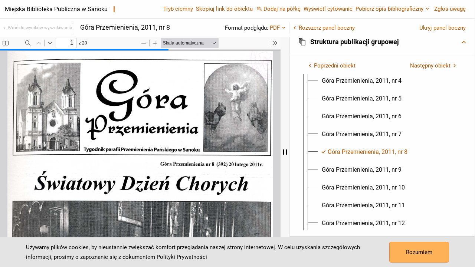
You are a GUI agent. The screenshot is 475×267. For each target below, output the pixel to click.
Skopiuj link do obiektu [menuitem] (224, 9)
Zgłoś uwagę (450, 9)
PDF (275, 27)
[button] (382, 42)
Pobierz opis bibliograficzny (389, 9)
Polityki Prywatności (182, 257)
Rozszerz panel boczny (327, 27)
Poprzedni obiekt (335, 65)
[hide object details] (285, 152)
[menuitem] (361, 80)
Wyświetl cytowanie (328, 9)
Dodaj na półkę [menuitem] (282, 9)
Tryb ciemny (178, 9)
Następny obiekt (430, 65)
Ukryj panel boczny (442, 27)
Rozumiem (419, 252)
